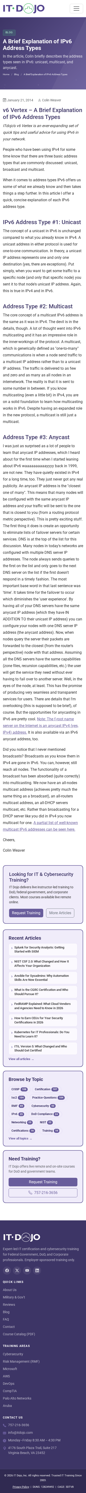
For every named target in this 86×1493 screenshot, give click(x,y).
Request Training (26, 913)
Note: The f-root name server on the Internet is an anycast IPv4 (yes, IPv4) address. (40, 726)
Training (50, 1130)
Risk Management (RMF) (21, 1361)
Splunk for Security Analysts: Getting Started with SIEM (39, 949)
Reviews (9, 1304)
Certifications (22, 1130)
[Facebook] (7, 1271)
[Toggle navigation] (76, 8)
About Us (9, 1290)
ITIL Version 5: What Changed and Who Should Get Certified (40, 1048)
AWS (6, 1376)
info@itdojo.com (20, 1432)
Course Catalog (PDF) (19, 1334)
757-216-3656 (46, 1192)
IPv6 (17, 1114)
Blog (16, 74)
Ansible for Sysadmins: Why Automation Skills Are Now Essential (41, 978)
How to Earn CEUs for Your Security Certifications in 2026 (38, 1020)
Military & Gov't (14, 1297)
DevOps (8, 1383)
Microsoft (10, 1369)
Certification (46, 1089)
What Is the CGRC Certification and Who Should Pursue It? (41, 992)
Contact (9, 1327)
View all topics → (20, 1138)
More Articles (60, 913)
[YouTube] (27, 1271)
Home (6, 74)
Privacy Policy (21, 1486)
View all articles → (21, 1059)
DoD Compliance (44, 1114)
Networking (21, 1122)
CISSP (18, 1089)
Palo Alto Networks (17, 1398)
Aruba (7, 1406)
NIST (45, 1122)
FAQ (6, 1319)
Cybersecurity (43, 1106)
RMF (17, 1106)
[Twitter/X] (17, 1271)
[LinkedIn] (37, 1271)
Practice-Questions (47, 1097)
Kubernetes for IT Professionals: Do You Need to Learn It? (41, 1034)
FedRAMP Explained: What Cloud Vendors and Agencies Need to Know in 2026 (42, 1006)
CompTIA (10, 1391)
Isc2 (17, 1097)
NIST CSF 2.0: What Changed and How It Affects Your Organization (41, 964)
